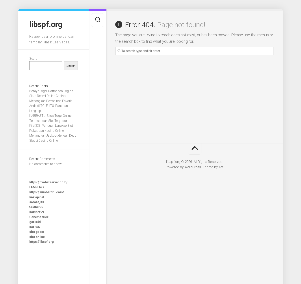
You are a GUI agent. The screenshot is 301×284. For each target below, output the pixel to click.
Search (34, 58)
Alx (221, 167)
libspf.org (45, 24)
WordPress (192, 167)
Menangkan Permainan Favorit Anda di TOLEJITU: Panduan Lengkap (50, 106)
